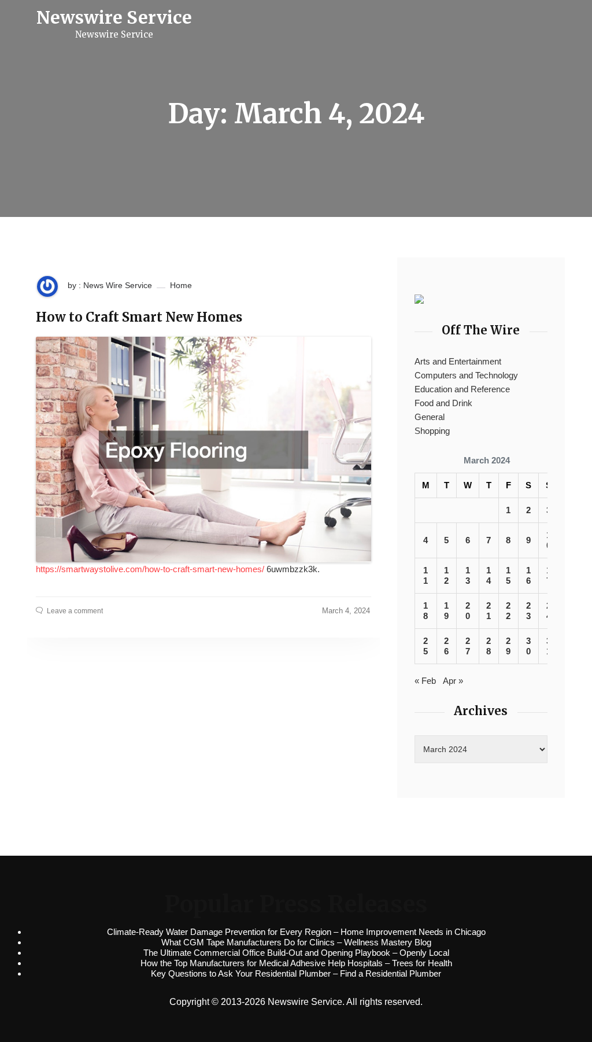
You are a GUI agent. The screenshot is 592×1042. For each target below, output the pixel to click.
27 (467, 646)
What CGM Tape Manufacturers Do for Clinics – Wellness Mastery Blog (296, 942)
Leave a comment (75, 611)
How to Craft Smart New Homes (139, 317)
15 (508, 575)
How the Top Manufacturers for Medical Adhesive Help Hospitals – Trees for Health (296, 963)
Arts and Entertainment (458, 361)
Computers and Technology (466, 375)
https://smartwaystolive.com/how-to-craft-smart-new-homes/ (150, 569)
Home (181, 285)
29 (508, 646)
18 (425, 611)
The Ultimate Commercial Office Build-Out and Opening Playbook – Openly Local (296, 953)
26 (446, 646)
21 (488, 611)
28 (488, 646)
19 (446, 611)
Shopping (432, 431)
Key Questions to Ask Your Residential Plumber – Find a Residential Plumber (296, 973)
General (430, 417)
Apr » (453, 681)
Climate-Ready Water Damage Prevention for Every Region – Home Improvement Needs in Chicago (296, 932)
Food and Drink (443, 403)
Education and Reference (462, 389)
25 (425, 646)
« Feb (425, 681)
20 (467, 611)
